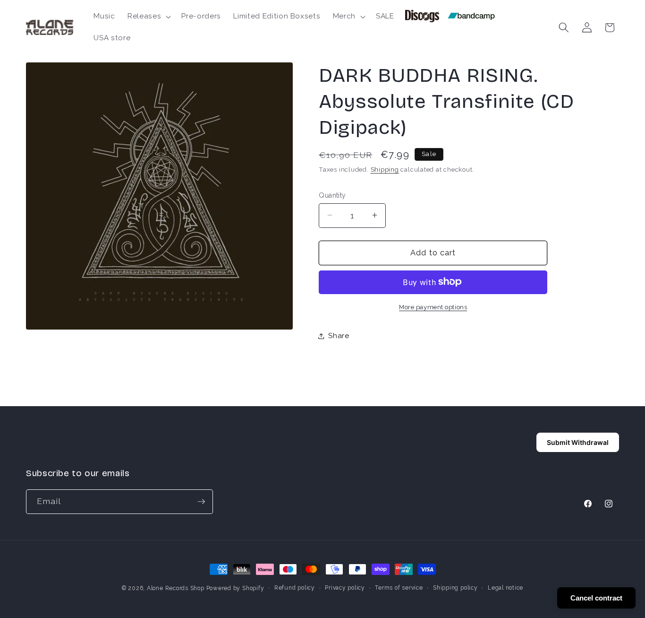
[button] (148, 16)
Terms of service (399, 587)
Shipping (385, 169)
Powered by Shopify (235, 588)
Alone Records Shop (175, 588)
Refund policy (294, 587)
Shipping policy (455, 587)
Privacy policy (345, 587)
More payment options (433, 306)
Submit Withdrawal (578, 442)
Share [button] (338, 335)
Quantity (332, 195)
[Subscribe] (201, 501)
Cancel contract (596, 598)
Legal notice (505, 587)
